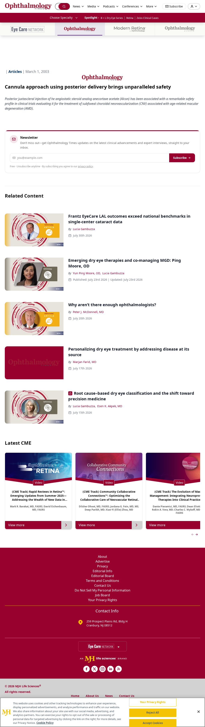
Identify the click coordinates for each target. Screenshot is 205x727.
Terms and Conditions (102, 580)
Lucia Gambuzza (84, 229)
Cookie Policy (44, 723)
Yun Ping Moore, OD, (87, 273)
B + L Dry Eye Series (112, 18)
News (109, 696)
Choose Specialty (61, 17)
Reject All (152, 712)
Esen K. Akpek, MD (109, 406)
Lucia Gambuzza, (84, 406)
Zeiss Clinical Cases (148, 18)
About (102, 556)
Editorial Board (102, 576)
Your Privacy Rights (102, 600)
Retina (129, 18)
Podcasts (109, 6)
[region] (102, 712)
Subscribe (180, 158)
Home (75, 696)
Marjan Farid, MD (84, 362)
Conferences (130, 6)
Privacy (102, 566)
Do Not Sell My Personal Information (102, 590)
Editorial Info (102, 571)
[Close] (198, 711)
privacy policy (85, 166)
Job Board (102, 595)
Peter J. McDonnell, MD (88, 312)
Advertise (102, 561)
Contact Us (102, 585)
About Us (92, 696)
